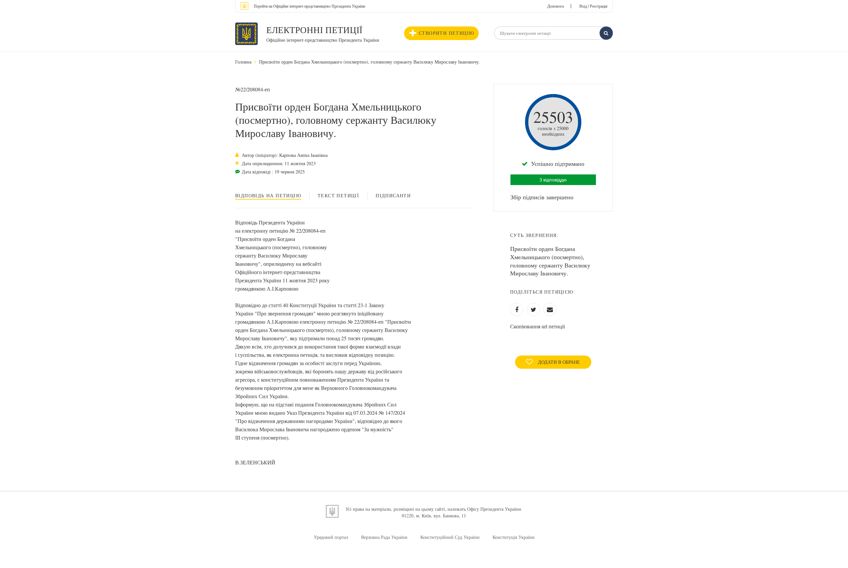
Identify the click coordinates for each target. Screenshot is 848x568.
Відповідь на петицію (268, 195)
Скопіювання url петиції (537, 326)
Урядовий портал (331, 537)
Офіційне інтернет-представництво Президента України (322, 40)
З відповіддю (553, 179)
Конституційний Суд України (450, 537)
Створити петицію (446, 33)
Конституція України (514, 537)
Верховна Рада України (384, 537)
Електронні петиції (314, 30)
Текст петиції (338, 195)
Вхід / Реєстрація (593, 6)
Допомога (555, 6)
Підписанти (393, 195)
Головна (243, 62)
